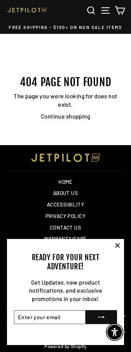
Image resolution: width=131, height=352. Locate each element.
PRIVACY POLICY (65, 216)
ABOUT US (65, 193)
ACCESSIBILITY (66, 204)
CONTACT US (65, 227)
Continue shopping (65, 116)
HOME (65, 182)
